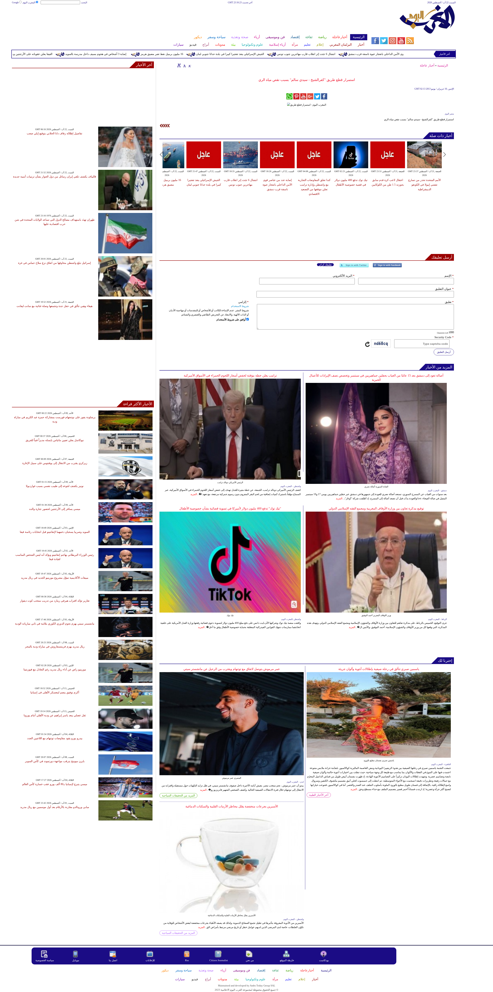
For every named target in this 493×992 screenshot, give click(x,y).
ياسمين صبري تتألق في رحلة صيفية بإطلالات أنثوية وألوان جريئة (378, 669)
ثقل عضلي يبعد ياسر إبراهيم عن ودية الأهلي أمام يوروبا (55, 715)
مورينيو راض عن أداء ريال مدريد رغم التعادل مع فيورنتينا (54, 669)
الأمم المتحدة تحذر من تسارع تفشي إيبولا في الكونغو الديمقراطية (424, 185)
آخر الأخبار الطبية (318, 795)
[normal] (184, 65)
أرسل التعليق (444, 352)
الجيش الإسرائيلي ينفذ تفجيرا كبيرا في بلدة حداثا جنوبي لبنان (290, 54)
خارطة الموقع (287, 960)
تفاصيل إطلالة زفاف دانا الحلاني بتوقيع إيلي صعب (54, 133)
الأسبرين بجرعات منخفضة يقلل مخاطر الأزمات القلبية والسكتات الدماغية (231, 806)
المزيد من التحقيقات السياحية (178, 795)
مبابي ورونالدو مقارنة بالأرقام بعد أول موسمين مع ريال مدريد (54, 807)
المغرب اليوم (29, 2)
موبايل (76, 960)
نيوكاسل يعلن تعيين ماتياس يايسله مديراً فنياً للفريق (55, 440)
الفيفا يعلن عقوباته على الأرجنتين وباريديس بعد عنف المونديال (77, 54)
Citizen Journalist (218, 960)
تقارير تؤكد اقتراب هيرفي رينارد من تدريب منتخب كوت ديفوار (55, 600)
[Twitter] (354, 266)
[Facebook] (387, 266)
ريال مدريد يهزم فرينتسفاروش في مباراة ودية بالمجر (55, 646)
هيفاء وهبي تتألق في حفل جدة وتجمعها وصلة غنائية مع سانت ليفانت (54, 306)
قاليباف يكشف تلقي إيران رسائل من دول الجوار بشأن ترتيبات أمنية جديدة (54, 176)
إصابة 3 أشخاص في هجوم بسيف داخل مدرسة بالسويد (155, 54)
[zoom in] (179, 65)
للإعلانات (150, 960)
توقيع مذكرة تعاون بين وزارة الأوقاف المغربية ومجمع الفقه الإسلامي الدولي (376, 508)
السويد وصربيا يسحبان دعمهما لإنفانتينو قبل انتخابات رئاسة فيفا (55, 531)
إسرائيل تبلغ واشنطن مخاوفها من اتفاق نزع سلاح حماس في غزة (54, 262)
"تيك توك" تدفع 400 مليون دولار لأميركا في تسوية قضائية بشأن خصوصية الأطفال (230, 508)
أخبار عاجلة (427, 65)
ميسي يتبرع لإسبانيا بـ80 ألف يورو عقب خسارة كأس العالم (54, 784)
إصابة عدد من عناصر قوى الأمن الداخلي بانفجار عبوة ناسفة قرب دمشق (277, 185)
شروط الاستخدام (240, 306)
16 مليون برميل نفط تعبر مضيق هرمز (221, 54)
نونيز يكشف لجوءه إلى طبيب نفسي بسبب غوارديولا (55, 486)
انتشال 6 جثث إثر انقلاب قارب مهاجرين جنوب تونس (365, 54)
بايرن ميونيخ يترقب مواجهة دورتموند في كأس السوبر (55, 761)
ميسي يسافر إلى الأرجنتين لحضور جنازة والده (54, 509)
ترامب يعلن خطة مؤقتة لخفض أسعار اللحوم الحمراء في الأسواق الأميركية (230, 375)
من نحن (250, 960)
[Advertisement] (189, 17)
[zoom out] (189, 65)
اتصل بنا (113, 960)
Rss (187, 960)
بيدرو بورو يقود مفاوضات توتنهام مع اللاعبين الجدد (54, 738)
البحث (84, 2)
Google (15, 2)
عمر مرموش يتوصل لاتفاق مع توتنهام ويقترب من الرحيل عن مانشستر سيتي (231, 669)
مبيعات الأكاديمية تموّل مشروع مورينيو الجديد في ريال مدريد (54, 577)
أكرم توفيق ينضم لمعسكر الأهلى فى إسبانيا (54, 692)
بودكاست (324, 960)
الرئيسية (442, 65)
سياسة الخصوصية (44, 960)
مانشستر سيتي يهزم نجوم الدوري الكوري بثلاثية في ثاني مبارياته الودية (54, 623)
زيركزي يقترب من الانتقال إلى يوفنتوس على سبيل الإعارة (54, 463)
